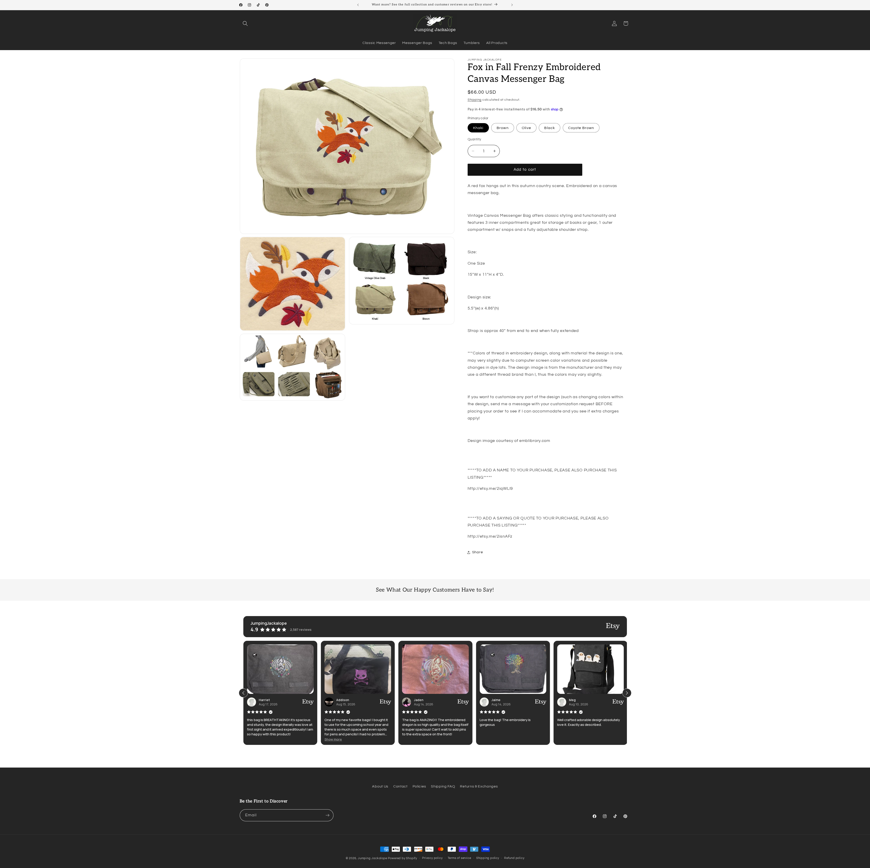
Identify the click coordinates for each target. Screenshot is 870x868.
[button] (245, 23)
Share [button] (477, 552)
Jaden (418, 700)
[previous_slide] (243, 692)
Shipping (474, 99)
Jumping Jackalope (372, 858)
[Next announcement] (512, 5)
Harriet (264, 700)
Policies (419, 786)
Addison (342, 700)
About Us (380, 786)
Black (549, 128)
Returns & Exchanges (479, 786)
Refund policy (514, 858)
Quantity (474, 139)
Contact (400, 786)
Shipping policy (487, 858)
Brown (503, 128)
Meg (572, 700)
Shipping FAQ (443, 786)
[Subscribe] (327, 815)
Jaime (495, 700)
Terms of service (459, 858)
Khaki (478, 128)
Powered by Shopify (402, 858)
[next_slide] (626, 692)
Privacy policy (432, 858)
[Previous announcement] (358, 5)
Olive (526, 128)
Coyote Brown (581, 128)
